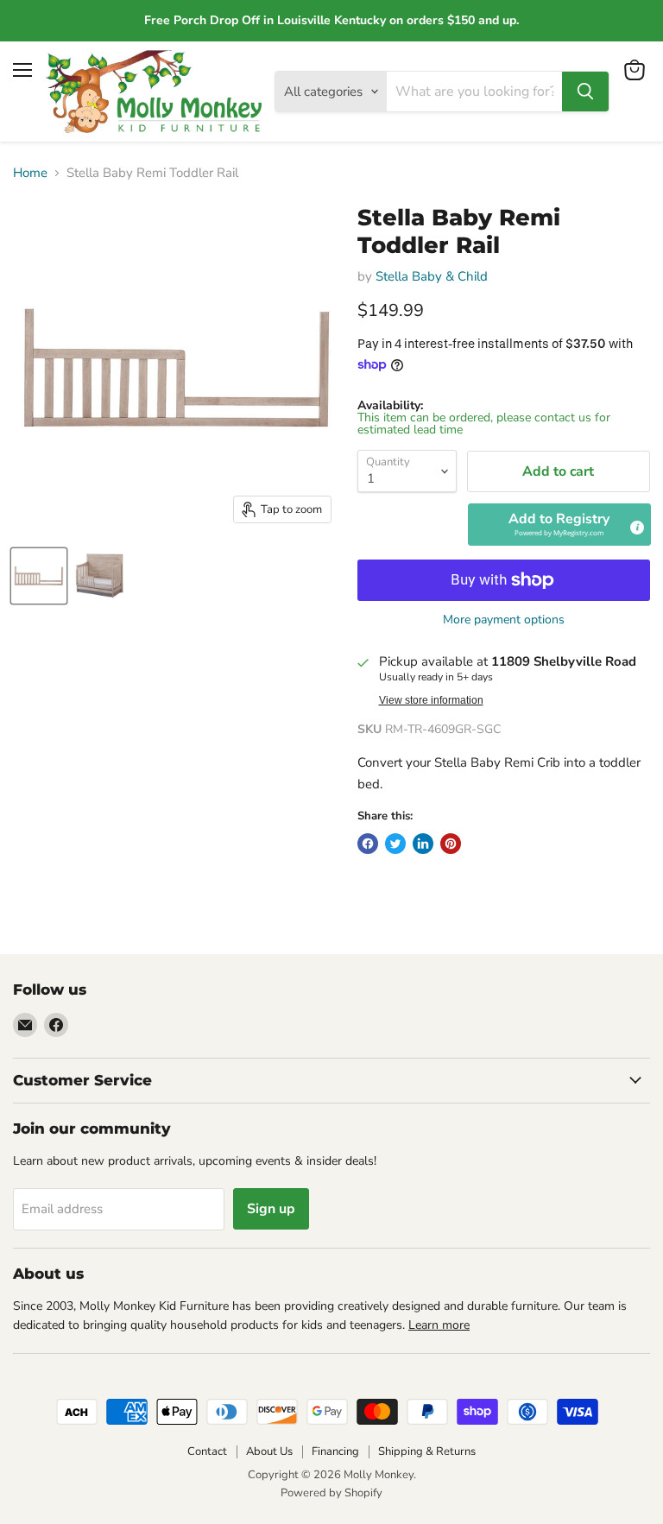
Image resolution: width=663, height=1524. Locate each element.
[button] (559, 524)
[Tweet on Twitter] (395, 843)
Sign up (271, 1208)
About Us (269, 1451)
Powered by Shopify (331, 1493)
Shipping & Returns (427, 1451)
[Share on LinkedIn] (423, 843)
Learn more (439, 1325)
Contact (207, 1451)
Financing (335, 1451)
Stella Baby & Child (432, 276)
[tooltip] (636, 526)
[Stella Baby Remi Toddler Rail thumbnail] (38, 576)
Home (30, 173)
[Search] (585, 91)
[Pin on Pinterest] (450, 843)
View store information (431, 700)
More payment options (504, 620)
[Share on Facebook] (367, 843)
